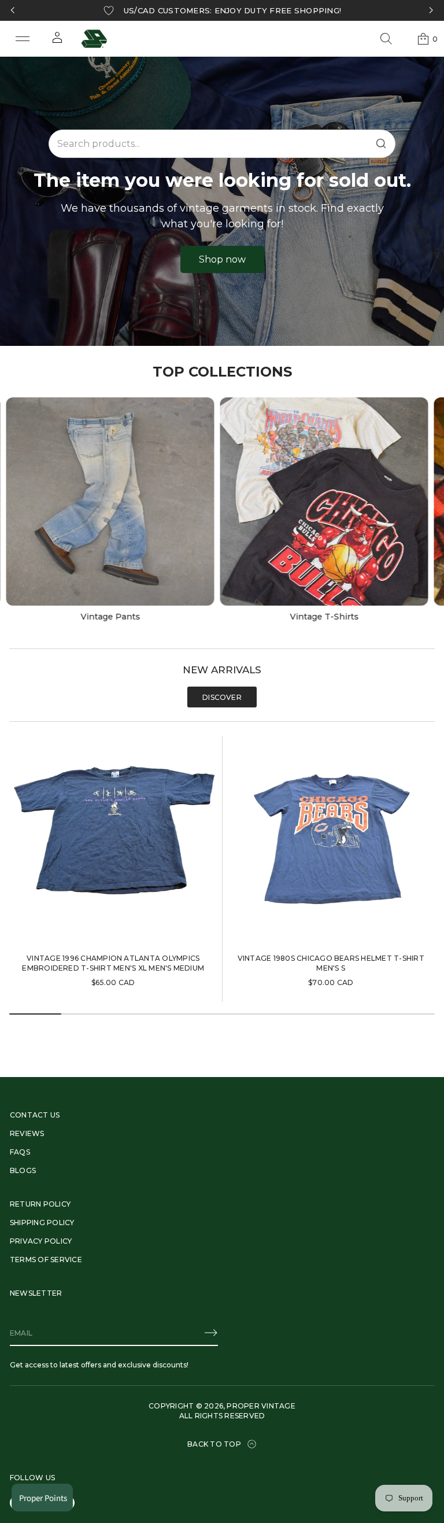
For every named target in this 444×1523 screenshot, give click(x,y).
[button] (386, 38)
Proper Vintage (261, 1406)
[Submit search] (381, 143)
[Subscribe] (211, 1333)
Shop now (222, 259)
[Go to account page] (57, 41)
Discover (222, 697)
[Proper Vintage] (94, 39)
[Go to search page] (386, 38)
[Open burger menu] (22, 38)
